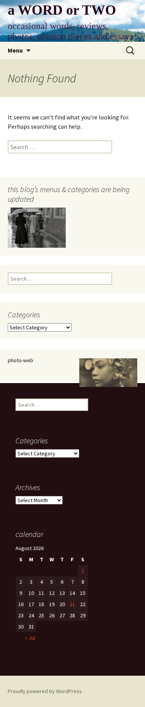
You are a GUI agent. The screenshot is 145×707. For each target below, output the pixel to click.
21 (72, 604)
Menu (15, 50)
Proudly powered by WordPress (45, 691)
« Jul (30, 637)
